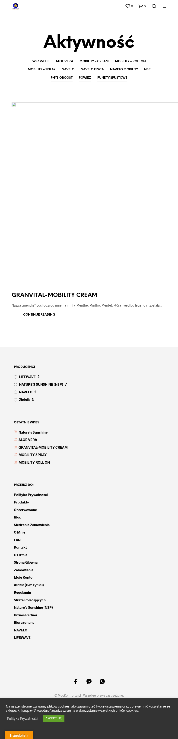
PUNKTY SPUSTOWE (112, 77)
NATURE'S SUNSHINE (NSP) (41, 384)
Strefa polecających (30, 600)
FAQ (17, 540)
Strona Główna (26, 562)
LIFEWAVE (27, 377)
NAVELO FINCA (92, 69)
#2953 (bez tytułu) (29, 585)
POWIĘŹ (85, 77)
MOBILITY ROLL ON (34, 462)
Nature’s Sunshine (33, 432)
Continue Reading (39, 314)
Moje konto (23, 577)
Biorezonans (24, 622)
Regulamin (22, 592)
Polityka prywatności (31, 495)
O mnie (19, 532)
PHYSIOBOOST (62, 77)
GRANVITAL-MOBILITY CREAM (54, 295)
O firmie (20, 555)
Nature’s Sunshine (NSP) (33, 607)
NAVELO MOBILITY (124, 69)
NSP (147, 69)
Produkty (21, 502)
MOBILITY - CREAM (28, 108)
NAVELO (68, 69)
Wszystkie (40, 61)
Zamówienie (23, 570)
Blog (17, 517)
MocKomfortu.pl (69, 695)
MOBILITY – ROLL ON (130, 61)
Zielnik (24, 399)
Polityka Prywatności (22, 718)
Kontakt (20, 547)
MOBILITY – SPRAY (41, 69)
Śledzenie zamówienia (32, 525)
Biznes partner (25, 615)
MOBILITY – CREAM (94, 61)
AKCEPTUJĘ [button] (54, 718)
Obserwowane (25, 510)
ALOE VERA (64, 61)
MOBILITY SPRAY (33, 455)
